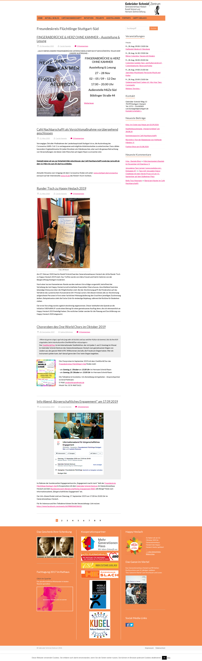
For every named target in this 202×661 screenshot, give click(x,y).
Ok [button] (164, 658)
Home (40, 18)
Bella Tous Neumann (134, 180)
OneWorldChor (49, 345)
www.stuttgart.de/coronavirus (106, 173)
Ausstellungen (113, 18)
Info (168, 658)
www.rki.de (65, 175)
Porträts (126, 18)
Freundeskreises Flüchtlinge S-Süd (72, 364)
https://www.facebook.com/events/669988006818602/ (59, 506)
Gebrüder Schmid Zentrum (87, 486)
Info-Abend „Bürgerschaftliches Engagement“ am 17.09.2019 (77, 401)
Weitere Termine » (133, 88)
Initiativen (88, 18)
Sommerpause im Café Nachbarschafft (141, 135)
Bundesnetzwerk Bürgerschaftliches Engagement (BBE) (73, 489)
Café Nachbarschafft (71, 18)
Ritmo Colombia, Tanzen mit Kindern (140, 56)
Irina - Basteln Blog (133, 161)
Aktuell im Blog (52, 18)
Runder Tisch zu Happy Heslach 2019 (61, 188)
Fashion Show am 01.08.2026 (137, 146)
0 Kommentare (82, 46)
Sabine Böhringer (66, 332)
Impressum (149, 648)
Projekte (100, 18)
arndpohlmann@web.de (74, 382)
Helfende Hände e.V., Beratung (138, 49)
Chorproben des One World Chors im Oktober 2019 (71, 327)
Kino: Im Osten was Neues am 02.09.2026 (142, 124)
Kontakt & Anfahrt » (134, 111)
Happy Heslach (140, 18)
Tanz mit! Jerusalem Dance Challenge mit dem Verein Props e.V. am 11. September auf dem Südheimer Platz (143, 174)
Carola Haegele (65, 46)
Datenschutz (160, 648)
